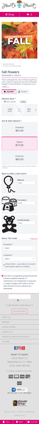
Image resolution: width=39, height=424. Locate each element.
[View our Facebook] (15, 349)
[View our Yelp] (23, 349)
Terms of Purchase (26, 412)
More (4, 87)
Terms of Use (19, 415)
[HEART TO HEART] (19, 9)
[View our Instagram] (19, 349)
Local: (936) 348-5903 (19, 365)
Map (20, 422)
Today (23, 102)
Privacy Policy (10, 412)
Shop (11, 14)
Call (7, 422)
